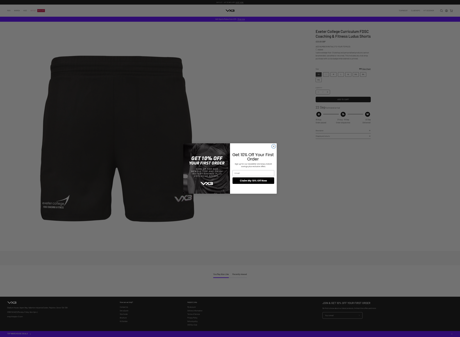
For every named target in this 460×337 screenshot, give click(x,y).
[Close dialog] (274, 146)
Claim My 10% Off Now (253, 180)
